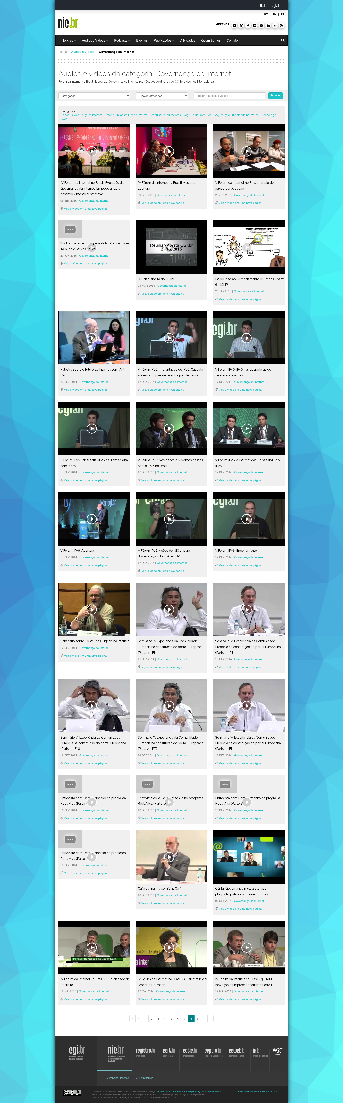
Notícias (68, 40)
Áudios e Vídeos (94, 40)
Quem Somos (211, 40)
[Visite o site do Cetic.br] (191, 1055)
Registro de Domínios (197, 115)
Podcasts (121, 40)
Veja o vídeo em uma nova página (85, 208)
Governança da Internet (87, 115)
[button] (234, 25)
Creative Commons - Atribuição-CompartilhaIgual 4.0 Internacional (187, 1091)
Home (62, 51)
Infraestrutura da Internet (132, 115)
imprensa (221, 24)
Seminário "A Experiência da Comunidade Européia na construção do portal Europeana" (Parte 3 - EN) (171, 646)
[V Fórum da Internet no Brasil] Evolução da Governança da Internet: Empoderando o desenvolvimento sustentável (92, 188)
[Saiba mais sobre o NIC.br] (145, 1073)
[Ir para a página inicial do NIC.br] (68, 21)
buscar (275, 95)
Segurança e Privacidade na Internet (236, 115)
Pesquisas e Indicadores (165, 115)
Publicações (163, 40)
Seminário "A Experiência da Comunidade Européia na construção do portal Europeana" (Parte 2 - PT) (171, 743)
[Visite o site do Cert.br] (170, 1055)
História (109, 115)
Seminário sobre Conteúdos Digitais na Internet (94, 641)
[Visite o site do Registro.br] (147, 1055)
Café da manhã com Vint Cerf (159, 888)
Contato (232, 40)
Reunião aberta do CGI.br (156, 279)
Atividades (187, 40)
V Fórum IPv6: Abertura (77, 550)
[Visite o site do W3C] (277, 1055)
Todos (65, 115)
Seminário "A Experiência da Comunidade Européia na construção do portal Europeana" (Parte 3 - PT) (248, 646)
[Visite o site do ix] (260, 1055)
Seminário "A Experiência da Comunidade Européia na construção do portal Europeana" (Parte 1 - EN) (248, 743)
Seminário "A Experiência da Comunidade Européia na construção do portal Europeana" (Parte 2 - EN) (93, 743)
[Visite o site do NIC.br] (119, 1055)
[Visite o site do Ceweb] (238, 1055)
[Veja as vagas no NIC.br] (120, 1073)
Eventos (142, 40)
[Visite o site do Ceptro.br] (213, 1055)
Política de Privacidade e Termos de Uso (257, 1091)
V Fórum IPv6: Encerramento (236, 550)
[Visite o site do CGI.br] (75, 1058)
